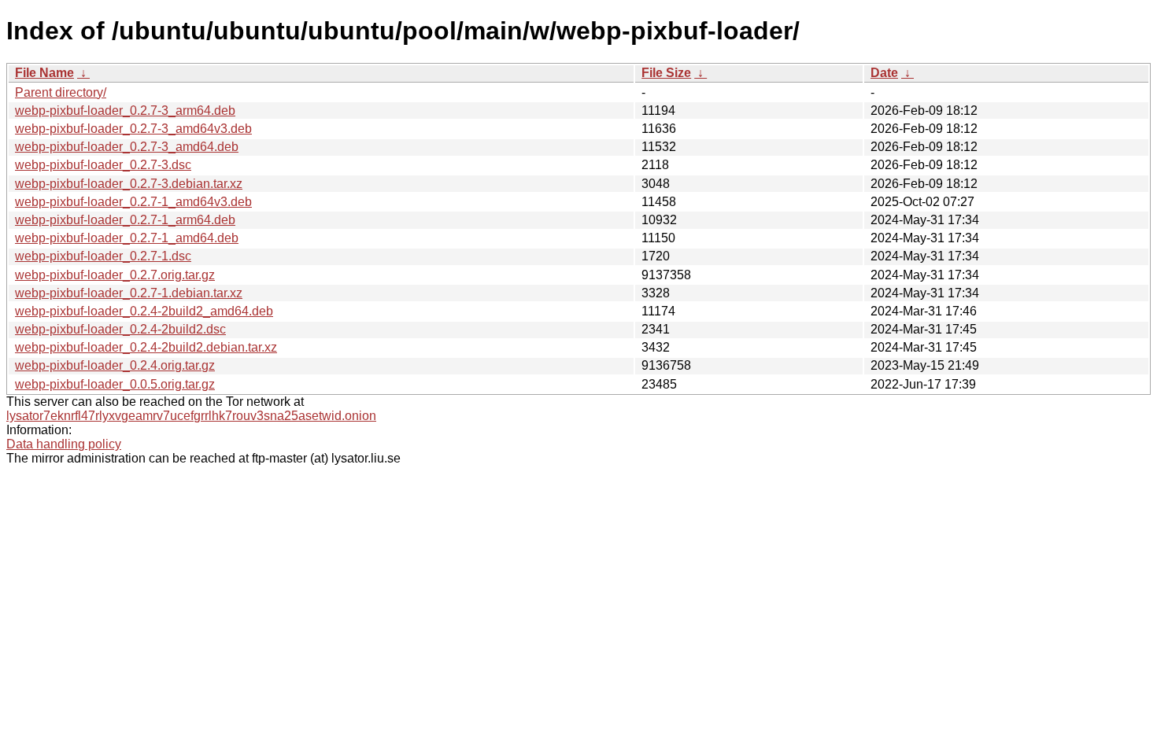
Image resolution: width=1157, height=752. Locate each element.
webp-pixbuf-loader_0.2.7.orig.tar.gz (115, 275)
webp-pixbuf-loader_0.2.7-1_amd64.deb (126, 238)
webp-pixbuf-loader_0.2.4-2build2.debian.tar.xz (146, 347)
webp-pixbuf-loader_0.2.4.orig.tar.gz (115, 365)
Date (884, 72)
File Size (666, 72)
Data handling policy (63, 444)
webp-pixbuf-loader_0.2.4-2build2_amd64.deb (144, 311)
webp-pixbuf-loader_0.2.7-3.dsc (103, 164)
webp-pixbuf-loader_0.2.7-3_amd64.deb (126, 146)
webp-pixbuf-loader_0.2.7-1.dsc (103, 256)
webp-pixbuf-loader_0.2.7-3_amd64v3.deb (133, 128)
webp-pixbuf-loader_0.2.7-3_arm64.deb (125, 110)
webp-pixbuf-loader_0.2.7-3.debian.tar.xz (128, 183)
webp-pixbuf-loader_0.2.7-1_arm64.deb (125, 220)
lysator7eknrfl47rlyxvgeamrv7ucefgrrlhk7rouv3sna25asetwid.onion (191, 415)
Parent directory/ (60, 92)
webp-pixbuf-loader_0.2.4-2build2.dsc (120, 329)
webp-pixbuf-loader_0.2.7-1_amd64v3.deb (133, 201)
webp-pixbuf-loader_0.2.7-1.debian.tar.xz (128, 293)
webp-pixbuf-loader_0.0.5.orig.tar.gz (115, 384)
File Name (44, 72)
